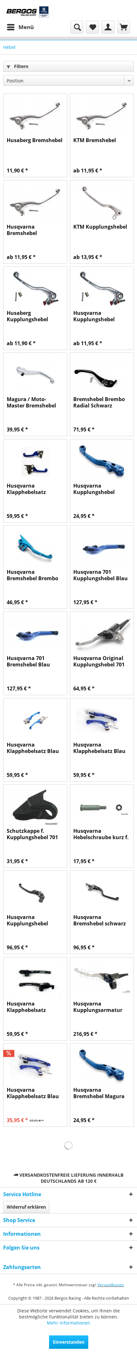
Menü (26, 27)
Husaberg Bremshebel (34, 140)
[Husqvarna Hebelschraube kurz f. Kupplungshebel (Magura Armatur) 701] (101, 807)
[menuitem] (20, 27)
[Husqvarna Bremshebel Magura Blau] (101, 1066)
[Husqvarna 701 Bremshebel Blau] (35, 634)
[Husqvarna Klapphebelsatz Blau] (35, 721)
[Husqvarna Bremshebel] (35, 203)
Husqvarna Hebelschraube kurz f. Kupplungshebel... (101, 834)
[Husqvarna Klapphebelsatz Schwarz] (35, 980)
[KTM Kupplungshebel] (101, 203)
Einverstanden (68, 1342)
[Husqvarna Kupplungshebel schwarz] (35, 893)
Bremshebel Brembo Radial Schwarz (99, 402)
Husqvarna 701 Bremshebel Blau (28, 661)
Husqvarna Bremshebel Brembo (32, 575)
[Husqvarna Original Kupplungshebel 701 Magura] (101, 634)
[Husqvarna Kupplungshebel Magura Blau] (101, 462)
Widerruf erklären (26, 1207)
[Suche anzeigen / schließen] (76, 27)
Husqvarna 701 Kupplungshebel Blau (100, 575)
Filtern (20, 66)
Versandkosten (110, 1284)
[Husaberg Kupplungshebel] (35, 289)
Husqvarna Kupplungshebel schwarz (27, 920)
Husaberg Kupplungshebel (27, 316)
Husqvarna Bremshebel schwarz (99, 920)
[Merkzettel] (92, 27)
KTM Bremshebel (94, 140)
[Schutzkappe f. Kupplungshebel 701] (35, 807)
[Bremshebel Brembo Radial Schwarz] (101, 375)
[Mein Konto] (108, 27)
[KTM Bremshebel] (101, 116)
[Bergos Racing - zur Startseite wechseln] (27, 12)
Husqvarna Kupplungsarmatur (97, 1006)
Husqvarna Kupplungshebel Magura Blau (94, 488)
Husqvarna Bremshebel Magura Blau (99, 1093)
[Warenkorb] (123, 27)
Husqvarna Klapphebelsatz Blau (33, 747)
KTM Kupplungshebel (100, 227)
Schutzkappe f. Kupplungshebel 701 (32, 834)
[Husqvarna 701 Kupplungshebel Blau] (101, 548)
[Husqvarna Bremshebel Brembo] (35, 548)
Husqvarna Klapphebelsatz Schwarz (26, 1006)
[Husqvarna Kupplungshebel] (101, 289)
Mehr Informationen (68, 1323)
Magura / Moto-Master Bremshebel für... (31, 402)
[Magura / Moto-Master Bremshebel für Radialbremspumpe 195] (35, 375)
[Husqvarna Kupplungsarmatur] (101, 980)
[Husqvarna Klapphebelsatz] (35, 462)
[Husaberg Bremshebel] (35, 116)
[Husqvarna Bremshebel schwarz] (101, 893)
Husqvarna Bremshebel (22, 230)
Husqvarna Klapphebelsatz (26, 488)
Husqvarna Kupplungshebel (94, 316)
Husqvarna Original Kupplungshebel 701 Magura (99, 661)
